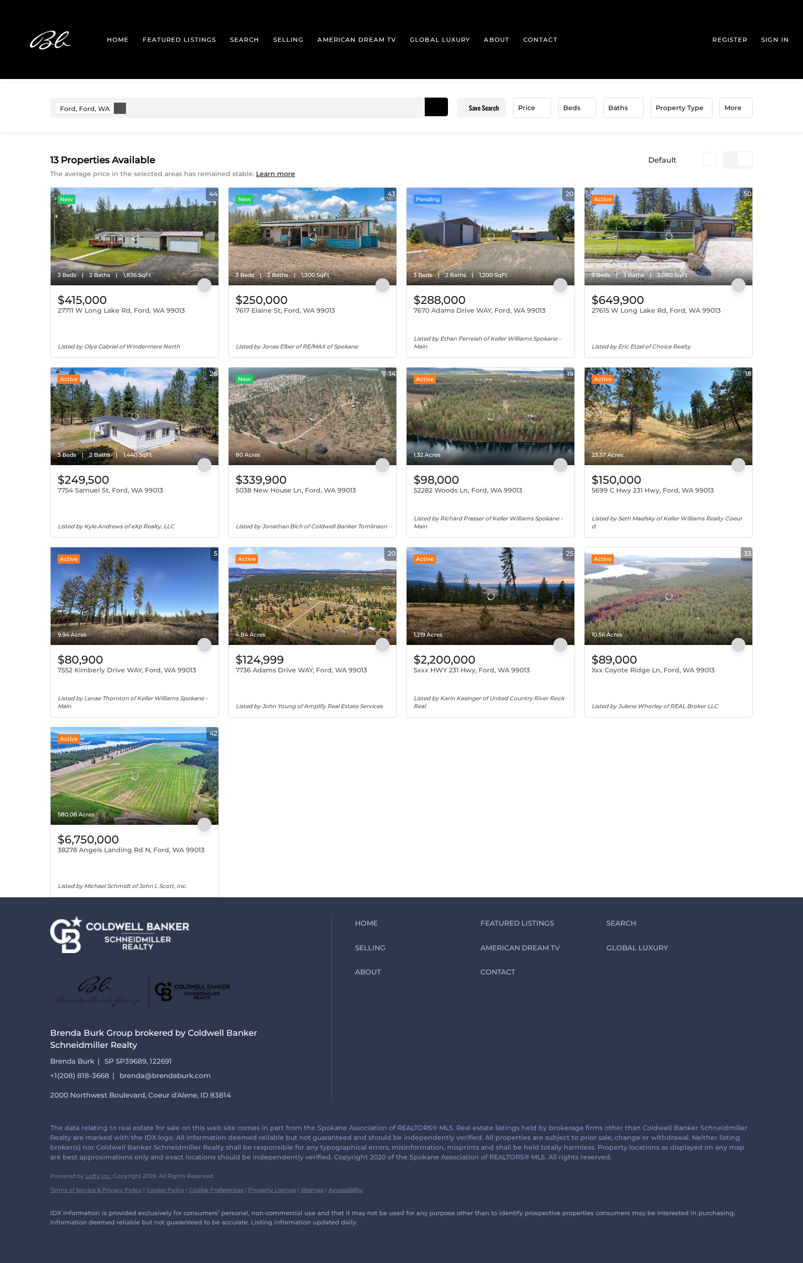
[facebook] (61, 1238)
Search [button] (244, 39)
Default (662, 160)
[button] (51, 39)
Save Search (484, 107)
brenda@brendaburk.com (165, 1075)
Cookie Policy (165, 1189)
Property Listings (272, 1189)
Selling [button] (288, 39)
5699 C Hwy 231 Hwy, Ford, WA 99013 (653, 490)
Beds (571, 108)
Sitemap (312, 1189)
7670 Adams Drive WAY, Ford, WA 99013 (480, 310)
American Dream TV (356, 39)
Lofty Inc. (99, 1175)
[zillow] (115, 1238)
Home (118, 39)
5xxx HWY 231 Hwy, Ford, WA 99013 (472, 670)
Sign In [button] (775, 39)
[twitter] (88, 1238)
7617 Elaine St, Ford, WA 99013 (285, 310)
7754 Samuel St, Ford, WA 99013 (110, 490)
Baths (618, 108)
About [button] (496, 39)
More (733, 108)
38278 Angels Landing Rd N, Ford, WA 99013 (131, 850)
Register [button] (729, 39)
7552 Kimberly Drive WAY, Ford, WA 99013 (127, 670)
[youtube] (169, 1238)
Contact (540, 39)
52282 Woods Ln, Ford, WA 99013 (468, 490)
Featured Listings (179, 39)
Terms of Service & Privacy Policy (96, 1189)
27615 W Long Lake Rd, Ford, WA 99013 (656, 310)
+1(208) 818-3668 (79, 1075)
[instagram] (142, 1238)
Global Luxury (440, 39)
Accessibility (346, 1189)
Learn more (275, 174)
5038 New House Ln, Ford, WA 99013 (296, 490)
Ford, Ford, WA (85, 109)
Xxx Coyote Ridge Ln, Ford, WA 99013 (653, 670)
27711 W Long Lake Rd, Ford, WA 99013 (121, 310)
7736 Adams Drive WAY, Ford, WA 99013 (301, 670)
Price (526, 108)
